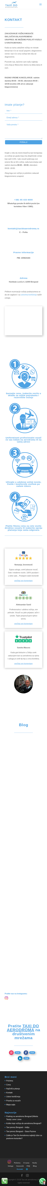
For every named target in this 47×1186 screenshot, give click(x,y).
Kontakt (9, 1093)
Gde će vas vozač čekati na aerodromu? (23, 893)
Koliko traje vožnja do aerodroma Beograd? (23, 811)
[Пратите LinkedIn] (20, 1058)
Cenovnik (20, 1166)
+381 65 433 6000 (23, 200)
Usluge (10, 1166)
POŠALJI (23, 142)
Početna (9, 1081)
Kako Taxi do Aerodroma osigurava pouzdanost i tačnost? (23, 934)
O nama (26, 1163)
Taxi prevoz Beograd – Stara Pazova (21, 1131)
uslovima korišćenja (29, 295)
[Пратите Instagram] (11, 1052)
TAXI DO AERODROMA (23, 1028)
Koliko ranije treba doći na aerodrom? (23, 974)
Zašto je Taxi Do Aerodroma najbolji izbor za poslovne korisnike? (23, 852)
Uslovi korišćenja (13, 1097)
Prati (17, 1052)
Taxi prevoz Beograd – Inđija (17, 1127)
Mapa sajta (10, 1105)
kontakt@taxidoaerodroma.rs (23, 228)
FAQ (28, 1166)
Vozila (34, 1163)
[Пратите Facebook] (26, 1052)
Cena (8, 1085)
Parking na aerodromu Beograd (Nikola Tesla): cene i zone (23, 771)
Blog (35, 1166)
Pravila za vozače (13, 1101)
